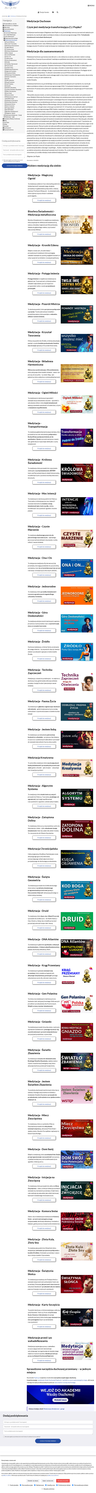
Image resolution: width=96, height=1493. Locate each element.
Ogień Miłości (10, 47)
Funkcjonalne (14, 1485)
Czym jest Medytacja (10, 33)
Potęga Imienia (10, 108)
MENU (91, 6)
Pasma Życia (9, 65)
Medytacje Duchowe (11, 40)
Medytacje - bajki (10, 117)
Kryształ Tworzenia (11, 44)
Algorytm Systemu (11, 71)
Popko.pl (37, 1378)
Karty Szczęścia (10, 106)
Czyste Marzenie (10, 54)
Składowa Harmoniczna (12, 45)
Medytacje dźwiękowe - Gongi (13, 115)
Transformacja (10, 49)
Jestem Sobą (9, 67)
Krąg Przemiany (10, 82)
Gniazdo (8, 86)
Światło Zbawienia (11, 87)
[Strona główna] (8, 16)
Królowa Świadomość (12, 51)
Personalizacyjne (27, 1485)
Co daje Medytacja (10, 34)
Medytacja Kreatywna (12, 69)
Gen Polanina (9, 84)
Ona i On (8, 56)
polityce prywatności (53, 1475)
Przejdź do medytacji (44, 200)
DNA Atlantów (10, 80)
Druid (7, 78)
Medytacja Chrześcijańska (13, 75)
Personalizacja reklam (81, 1485)
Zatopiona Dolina (11, 73)
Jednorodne (9, 58)
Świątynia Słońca (10, 104)
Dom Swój (9, 93)
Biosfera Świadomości (12, 111)
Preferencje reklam (64, 1485)
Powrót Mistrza (10, 42)
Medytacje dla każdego (11, 38)
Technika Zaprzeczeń (11, 64)
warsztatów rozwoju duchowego (64, 1382)
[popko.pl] (11, 9)
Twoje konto (44, 12)
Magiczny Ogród (10, 113)
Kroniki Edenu (10, 109)
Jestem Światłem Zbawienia (13, 89)
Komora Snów (10, 95)
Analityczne (51, 1485)
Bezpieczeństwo (49, 1489)
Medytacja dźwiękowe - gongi (54, 1409)
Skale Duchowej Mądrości (53, 1380)
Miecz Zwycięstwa (11, 91)
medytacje (41, 1380)
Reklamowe (40, 1485)
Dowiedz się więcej (33, 1480)
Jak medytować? (9, 36)
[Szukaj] (57, 12)
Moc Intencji (9, 53)
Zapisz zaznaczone (48, 1480)
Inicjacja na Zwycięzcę (12, 100)
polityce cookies (7, 1475)
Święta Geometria (11, 76)
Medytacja (13, 16)
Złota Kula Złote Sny (11, 102)
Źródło (8, 62)
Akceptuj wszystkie (63, 1480)
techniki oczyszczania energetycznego (75, 1380)
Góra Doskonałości (11, 60)
